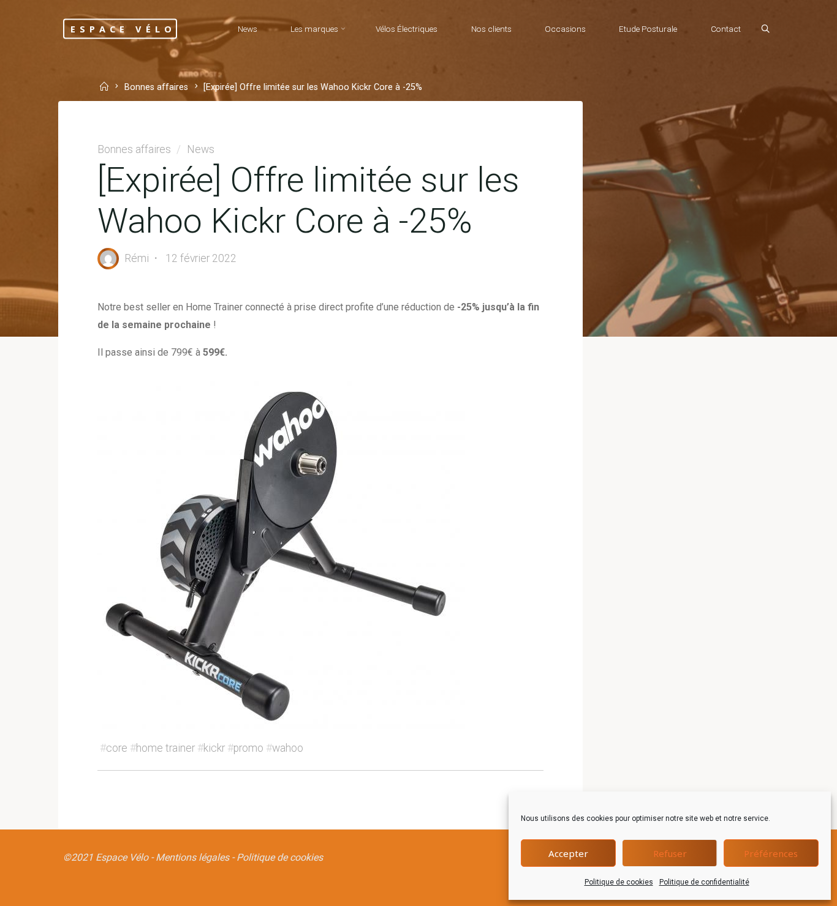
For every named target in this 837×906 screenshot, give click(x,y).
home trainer (165, 748)
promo (248, 748)
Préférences (771, 853)
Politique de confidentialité (704, 882)
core (116, 748)
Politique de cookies (619, 882)
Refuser (670, 853)
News (200, 149)
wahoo (287, 748)
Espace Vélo (123, 28)
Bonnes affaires (156, 88)
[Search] (765, 29)
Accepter (568, 853)
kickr (214, 748)
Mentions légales (192, 857)
